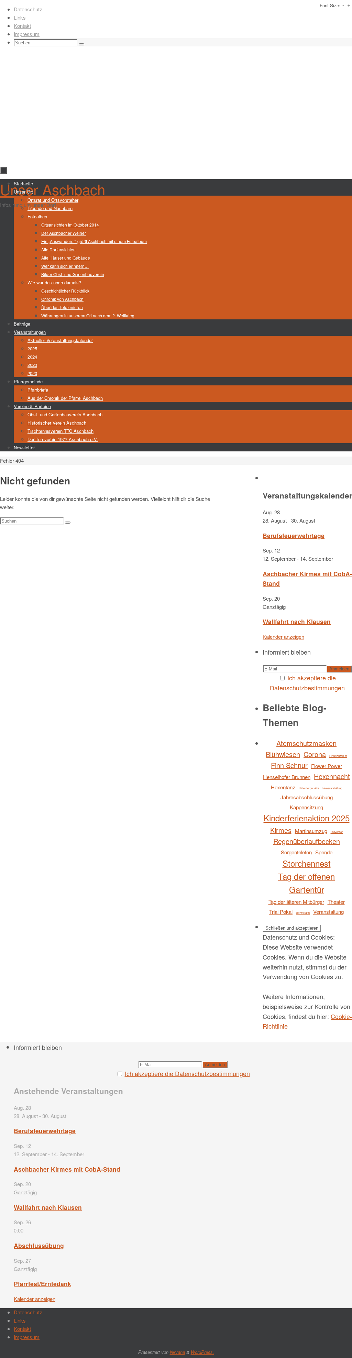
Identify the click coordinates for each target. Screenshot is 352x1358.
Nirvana (177, 1352)
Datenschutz (28, 9)
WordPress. (202, 1352)
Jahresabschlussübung (306, 797)
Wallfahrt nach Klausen (297, 621)
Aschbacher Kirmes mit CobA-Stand (67, 1169)
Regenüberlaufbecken (306, 841)
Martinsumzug (311, 830)
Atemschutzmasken (306, 743)
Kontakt (22, 25)
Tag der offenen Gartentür (306, 882)
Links (20, 17)
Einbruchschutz (338, 756)
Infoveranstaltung (332, 788)
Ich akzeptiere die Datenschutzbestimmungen (187, 1073)
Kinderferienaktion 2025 (307, 818)
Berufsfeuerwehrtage (293, 535)
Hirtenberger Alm (309, 788)
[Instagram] (15, 58)
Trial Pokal (281, 911)
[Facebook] (5, 58)
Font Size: (330, 5)
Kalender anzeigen (283, 636)
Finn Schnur (289, 765)
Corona (315, 754)
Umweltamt (303, 913)
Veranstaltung (328, 911)
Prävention (337, 832)
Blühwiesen (283, 754)
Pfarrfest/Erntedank (42, 1283)
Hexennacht (332, 776)
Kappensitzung (306, 807)
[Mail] (25, 58)
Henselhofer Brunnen (286, 776)
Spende (323, 852)
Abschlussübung (39, 1245)
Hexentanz (283, 787)
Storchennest (307, 863)
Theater (336, 901)
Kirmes (281, 830)
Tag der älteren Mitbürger (296, 901)
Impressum (27, 33)
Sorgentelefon (296, 852)
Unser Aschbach (52, 189)
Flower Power (326, 765)
